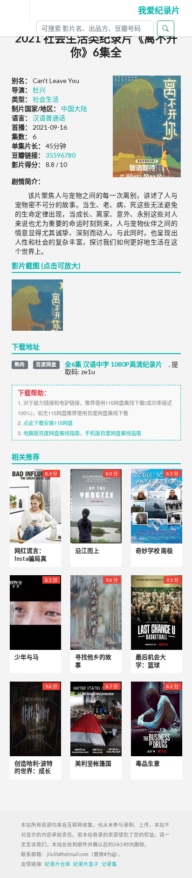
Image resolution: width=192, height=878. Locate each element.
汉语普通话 (49, 118)
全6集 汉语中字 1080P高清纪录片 (113, 364)
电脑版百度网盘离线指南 (51, 433)
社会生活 (46, 99)
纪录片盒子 (86, 864)
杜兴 (39, 90)
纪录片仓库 (57, 864)
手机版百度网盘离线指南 (113, 433)
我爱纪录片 (159, 10)
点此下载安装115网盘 (48, 422)
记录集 (109, 864)
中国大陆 (74, 108)
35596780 (60, 155)
